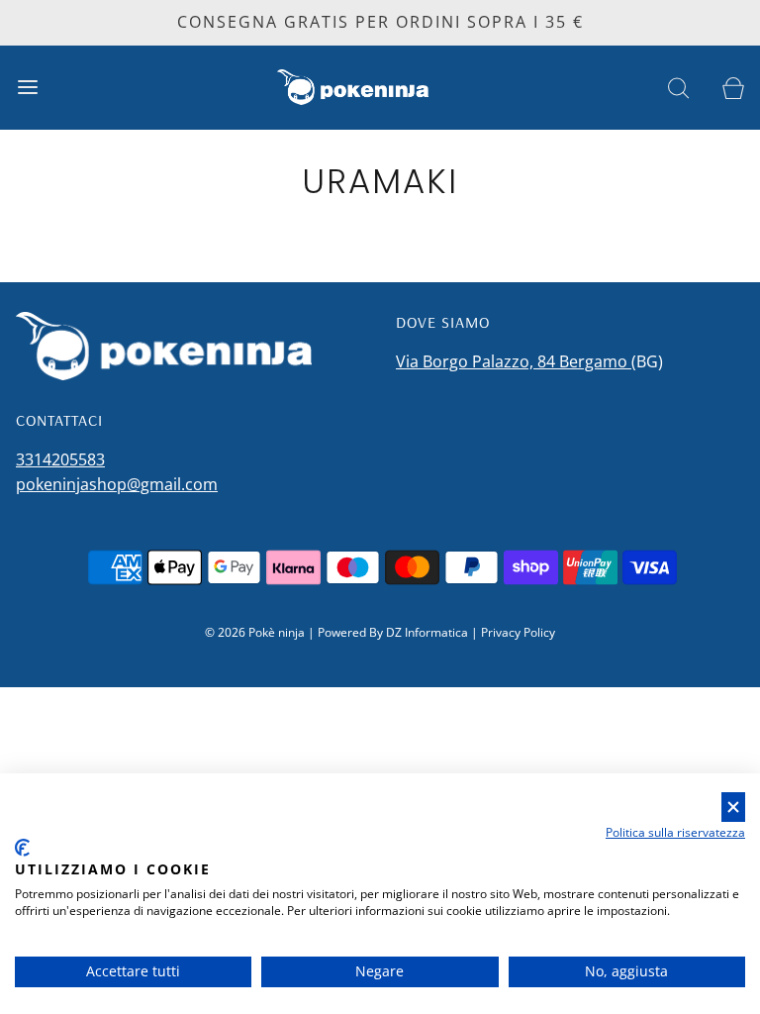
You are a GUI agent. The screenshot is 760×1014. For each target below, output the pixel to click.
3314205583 (60, 459)
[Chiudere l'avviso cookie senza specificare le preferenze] (733, 807)
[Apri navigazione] (27, 87)
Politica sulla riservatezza (675, 832)
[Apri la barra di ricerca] (678, 87)
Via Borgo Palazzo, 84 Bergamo (513, 361)
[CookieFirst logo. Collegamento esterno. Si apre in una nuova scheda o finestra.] (22, 848)
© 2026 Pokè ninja (255, 632)
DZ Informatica (427, 632)
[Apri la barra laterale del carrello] (733, 87)
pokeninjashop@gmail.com (117, 484)
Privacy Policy (518, 632)
